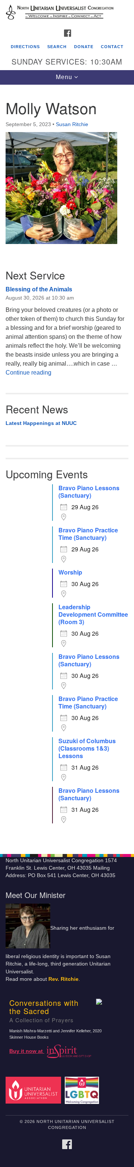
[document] (67, 465)
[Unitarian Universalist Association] (34, 1090)
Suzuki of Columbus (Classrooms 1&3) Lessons (87, 748)
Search (57, 46)
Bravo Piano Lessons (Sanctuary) (88, 491)
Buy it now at (26, 1051)
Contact (112, 46)
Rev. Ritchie (63, 979)
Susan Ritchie (72, 124)
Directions (25, 46)
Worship (70, 572)
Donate (83, 46)
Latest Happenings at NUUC (41, 423)
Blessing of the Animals (39, 289)
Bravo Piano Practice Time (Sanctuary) (88, 533)
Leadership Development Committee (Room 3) (93, 614)
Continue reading (28, 372)
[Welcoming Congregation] (83, 1090)
